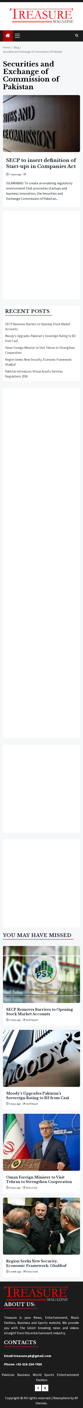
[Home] (8, 36)
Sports (49, 1375)
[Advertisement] (41, 255)
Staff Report (32, 1020)
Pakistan (8, 1375)
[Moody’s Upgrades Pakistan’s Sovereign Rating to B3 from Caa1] (41, 1058)
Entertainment (68, 1375)
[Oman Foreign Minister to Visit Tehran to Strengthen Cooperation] (41, 1142)
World (37, 1375)
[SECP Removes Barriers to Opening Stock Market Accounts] (41, 974)
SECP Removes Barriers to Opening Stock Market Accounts (39, 1011)
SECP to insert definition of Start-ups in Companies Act (41, 163)
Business (23, 1375)
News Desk (31, 1188)
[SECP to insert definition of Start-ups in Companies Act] (41, 123)
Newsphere (61, 1398)
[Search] (76, 36)
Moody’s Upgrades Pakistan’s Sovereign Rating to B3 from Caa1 (37, 1095)
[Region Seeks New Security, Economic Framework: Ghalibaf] (41, 1226)
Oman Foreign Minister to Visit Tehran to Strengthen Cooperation (39, 1179)
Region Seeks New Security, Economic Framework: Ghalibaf (36, 1263)
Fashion (41, 1380)
